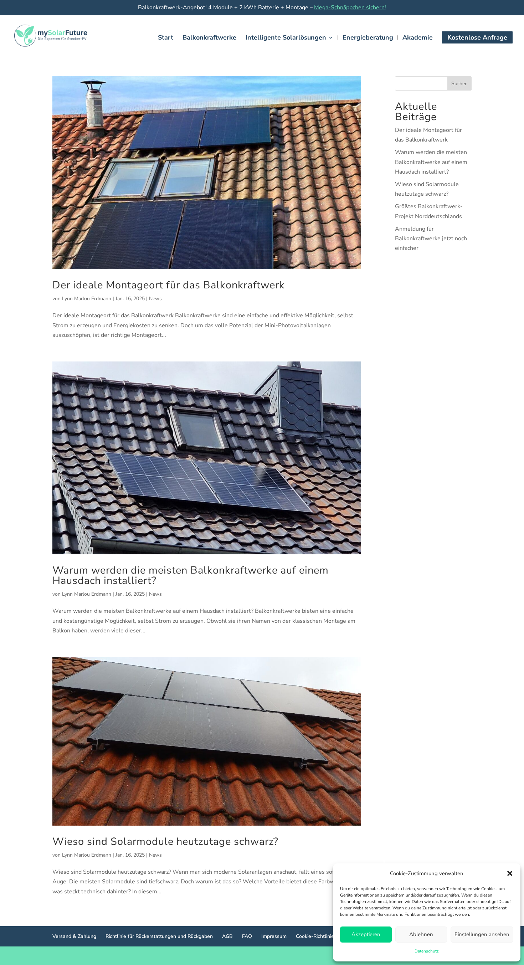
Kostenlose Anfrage (477, 37)
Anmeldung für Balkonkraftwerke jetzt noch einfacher (431, 238)
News (155, 298)
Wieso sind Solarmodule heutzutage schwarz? (165, 841)
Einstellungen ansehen (481, 934)
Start (165, 38)
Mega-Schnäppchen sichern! (350, 7)
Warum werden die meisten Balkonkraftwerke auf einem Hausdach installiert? (190, 575)
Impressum (274, 936)
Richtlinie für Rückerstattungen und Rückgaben (159, 936)
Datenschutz (427, 951)
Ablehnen (421, 934)
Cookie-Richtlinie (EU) (320, 936)
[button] (509, 873)
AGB (227, 936)
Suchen (459, 83)
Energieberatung (368, 38)
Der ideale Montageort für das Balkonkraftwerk (168, 285)
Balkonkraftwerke (209, 38)
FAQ (247, 936)
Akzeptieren (365, 934)
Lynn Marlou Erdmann (86, 298)
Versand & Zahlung (74, 936)
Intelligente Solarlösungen (286, 38)
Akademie (417, 38)
